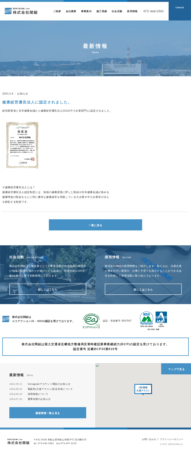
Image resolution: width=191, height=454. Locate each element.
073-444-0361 (153, 11)
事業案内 (86, 11)
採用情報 (132, 11)
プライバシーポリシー (172, 439)
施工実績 (101, 11)
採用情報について (38, 394)
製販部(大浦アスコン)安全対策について (50, 389)
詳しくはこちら (47, 289)
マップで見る (176, 369)
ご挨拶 (57, 11)
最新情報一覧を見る (47, 413)
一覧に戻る (95, 225)
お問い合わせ (149, 439)
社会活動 (117, 11)
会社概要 (71, 11)
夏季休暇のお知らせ (39, 399)
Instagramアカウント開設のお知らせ (49, 384)
